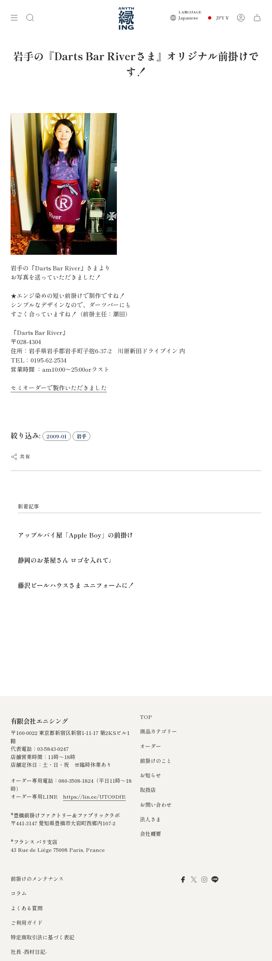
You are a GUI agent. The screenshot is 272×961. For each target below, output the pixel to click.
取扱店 (148, 789)
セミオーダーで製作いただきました (59, 387)
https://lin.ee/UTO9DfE (94, 796)
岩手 (81, 436)
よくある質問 (26, 908)
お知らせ (150, 775)
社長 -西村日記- (29, 951)
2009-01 (56, 436)
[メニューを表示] (14, 17)
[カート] (257, 17)
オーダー (150, 746)
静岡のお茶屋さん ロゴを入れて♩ (66, 559)
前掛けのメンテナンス (37, 878)
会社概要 (150, 833)
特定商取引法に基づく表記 (42, 937)
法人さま (150, 819)
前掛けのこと (156, 760)
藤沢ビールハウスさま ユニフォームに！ (76, 585)
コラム (19, 893)
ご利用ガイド (26, 922)
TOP (146, 716)
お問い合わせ (156, 804)
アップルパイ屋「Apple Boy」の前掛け (75, 534)
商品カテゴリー (158, 731)
